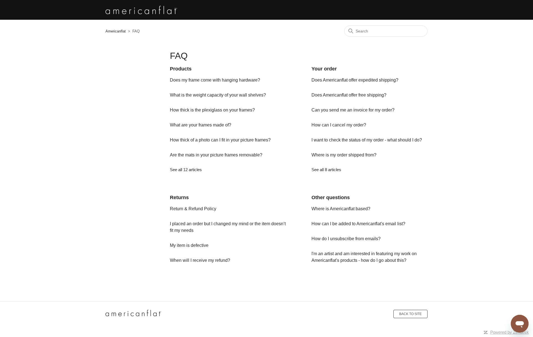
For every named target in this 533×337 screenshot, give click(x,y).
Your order (324, 69)
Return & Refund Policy (193, 208)
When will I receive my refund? (200, 260)
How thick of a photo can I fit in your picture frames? (220, 140)
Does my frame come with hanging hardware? (215, 80)
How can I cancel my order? (338, 125)
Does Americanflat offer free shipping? (348, 95)
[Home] (133, 314)
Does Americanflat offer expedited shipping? (354, 80)
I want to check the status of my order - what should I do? (366, 140)
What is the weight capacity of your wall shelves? (218, 95)
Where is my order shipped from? (343, 155)
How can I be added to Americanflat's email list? (358, 223)
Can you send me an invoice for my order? (352, 110)
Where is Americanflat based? (340, 208)
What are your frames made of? (200, 125)
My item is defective (189, 245)
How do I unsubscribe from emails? (346, 238)
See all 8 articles (326, 169)
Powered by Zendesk (509, 332)
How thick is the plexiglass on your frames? (212, 110)
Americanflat (115, 31)
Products (181, 69)
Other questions (330, 197)
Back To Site (410, 314)
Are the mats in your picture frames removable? (216, 155)
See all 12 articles (186, 169)
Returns (179, 197)
